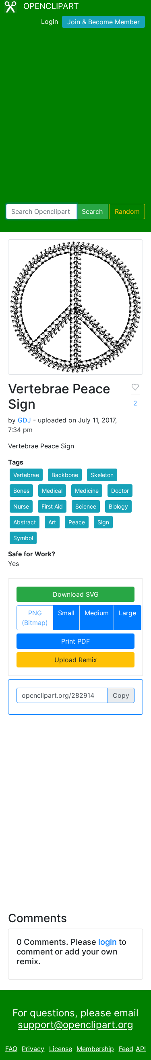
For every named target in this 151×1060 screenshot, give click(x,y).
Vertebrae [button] (26, 474)
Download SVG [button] (76, 594)
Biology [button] (118, 506)
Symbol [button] (23, 537)
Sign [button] (103, 522)
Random (127, 211)
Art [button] (52, 522)
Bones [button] (21, 490)
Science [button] (85, 506)
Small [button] (66, 613)
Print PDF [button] (75, 641)
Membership (95, 1049)
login (107, 942)
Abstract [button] (24, 522)
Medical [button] (52, 490)
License (60, 1049)
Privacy (33, 1049)
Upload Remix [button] (75, 660)
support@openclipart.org (75, 1024)
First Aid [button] (52, 506)
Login (49, 21)
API (141, 1049)
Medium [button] (97, 613)
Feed (126, 1049)
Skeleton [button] (102, 474)
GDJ (24, 420)
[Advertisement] (75, 117)
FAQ (11, 1049)
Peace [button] (76, 522)
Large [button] (127, 613)
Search (92, 211)
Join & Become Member (103, 22)
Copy (121, 695)
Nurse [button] (21, 506)
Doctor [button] (120, 490)
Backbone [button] (65, 474)
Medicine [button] (87, 490)
